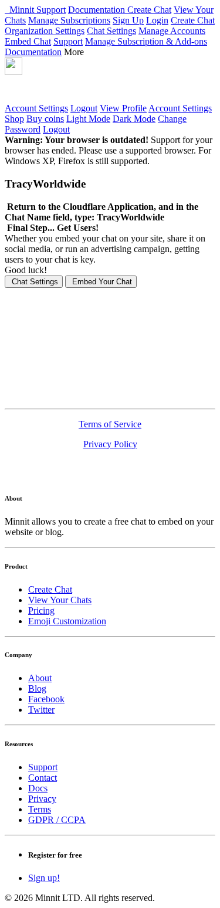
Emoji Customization (67, 621)
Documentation (97, 10)
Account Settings (36, 108)
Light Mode (88, 119)
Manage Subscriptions (69, 20)
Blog (37, 688)
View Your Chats (60, 600)
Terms (39, 809)
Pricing (41, 610)
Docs (38, 788)
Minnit (20, 10)
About (40, 678)
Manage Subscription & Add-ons (146, 41)
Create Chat (149, 10)
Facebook (46, 699)
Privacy (42, 799)
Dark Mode (134, 119)
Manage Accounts (171, 31)
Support (51, 10)
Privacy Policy (110, 444)
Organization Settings (44, 31)
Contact (42, 778)
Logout (83, 108)
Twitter (41, 710)
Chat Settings (111, 31)
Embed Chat (28, 41)
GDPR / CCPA (57, 820)
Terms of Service (110, 424)
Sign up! (44, 878)
